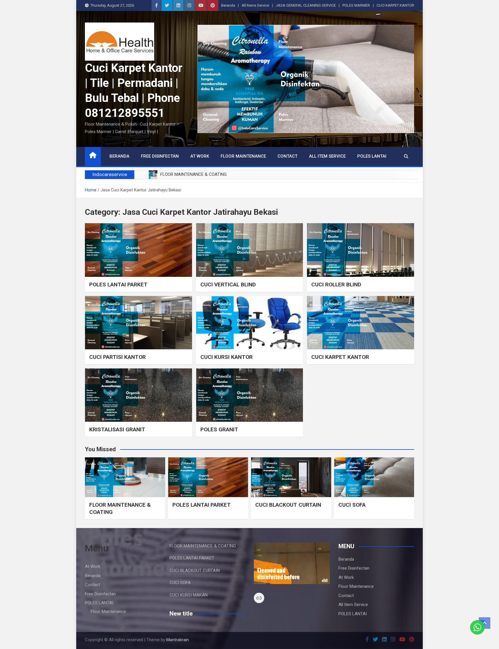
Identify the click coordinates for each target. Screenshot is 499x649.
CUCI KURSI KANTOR (226, 357)
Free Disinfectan (160, 156)
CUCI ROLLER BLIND (336, 284)
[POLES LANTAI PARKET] (138, 250)
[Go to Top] (484, 623)
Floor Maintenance (243, 156)
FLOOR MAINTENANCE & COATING (203, 546)
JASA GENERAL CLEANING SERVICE (306, 5)
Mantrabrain (177, 639)
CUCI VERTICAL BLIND (228, 284)
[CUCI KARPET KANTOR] (360, 322)
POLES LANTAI (371, 156)
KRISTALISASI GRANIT (117, 429)
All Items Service (255, 5)
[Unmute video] (292, 563)
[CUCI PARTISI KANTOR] (138, 322)
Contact (287, 156)
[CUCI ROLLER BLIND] (360, 250)
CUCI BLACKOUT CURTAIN (288, 504)
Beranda (228, 5)
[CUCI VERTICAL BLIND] (249, 250)
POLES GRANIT (219, 429)
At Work (199, 156)
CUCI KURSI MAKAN (189, 595)
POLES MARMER (356, 5)
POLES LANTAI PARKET (118, 284)
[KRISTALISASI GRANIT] (138, 395)
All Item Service (327, 156)
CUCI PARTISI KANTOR (117, 357)
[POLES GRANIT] (249, 395)
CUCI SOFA (352, 504)
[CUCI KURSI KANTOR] (249, 322)
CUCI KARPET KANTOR (395, 5)
